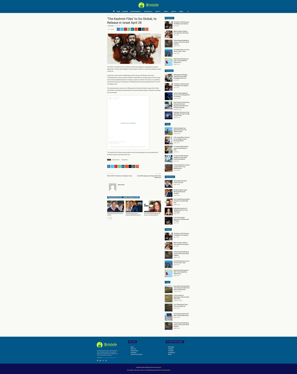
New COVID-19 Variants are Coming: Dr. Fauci (119, 176)
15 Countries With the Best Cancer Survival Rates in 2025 (181, 148)
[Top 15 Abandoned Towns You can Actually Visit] (168, 307)
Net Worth (128, 211)
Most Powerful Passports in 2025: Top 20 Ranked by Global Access (181, 60)
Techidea (170, 349)
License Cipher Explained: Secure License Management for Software (182, 94)
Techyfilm (171, 350)
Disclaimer (133, 352)
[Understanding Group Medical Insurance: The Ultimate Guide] (168, 131)
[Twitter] (121, 29)
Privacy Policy (134, 350)
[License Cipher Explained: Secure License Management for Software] (168, 96)
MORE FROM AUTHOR (131, 197)
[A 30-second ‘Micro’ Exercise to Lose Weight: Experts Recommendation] (168, 140)
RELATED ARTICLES (115, 197)
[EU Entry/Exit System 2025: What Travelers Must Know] (168, 317)
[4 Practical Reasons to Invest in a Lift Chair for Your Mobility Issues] (168, 168)
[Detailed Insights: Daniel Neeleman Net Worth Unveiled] (134, 206)
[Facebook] (118, 29)
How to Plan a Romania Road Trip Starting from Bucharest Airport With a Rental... (182, 287)
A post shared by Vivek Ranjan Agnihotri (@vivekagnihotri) (128, 147)
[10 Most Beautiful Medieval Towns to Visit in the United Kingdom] (168, 43)
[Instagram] (97, 360)
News (118, 11)
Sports (173, 11)
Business (125, 11)
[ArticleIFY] (148, 5)
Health (157, 11)
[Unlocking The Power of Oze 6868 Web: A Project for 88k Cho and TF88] (168, 115)
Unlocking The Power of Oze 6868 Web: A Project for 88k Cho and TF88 (181, 114)
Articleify (159, 367)
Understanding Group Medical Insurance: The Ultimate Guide (180, 129)
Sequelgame (171, 352)
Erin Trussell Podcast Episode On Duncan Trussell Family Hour (182, 200)
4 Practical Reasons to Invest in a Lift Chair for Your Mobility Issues (182, 166)
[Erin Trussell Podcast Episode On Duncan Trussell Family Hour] (152, 206)
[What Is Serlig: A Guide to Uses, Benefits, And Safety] (168, 34)
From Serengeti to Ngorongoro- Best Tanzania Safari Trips (181, 297)
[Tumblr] (143, 29)
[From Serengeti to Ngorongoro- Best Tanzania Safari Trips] (168, 298)
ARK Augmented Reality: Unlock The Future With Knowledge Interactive (180, 76)
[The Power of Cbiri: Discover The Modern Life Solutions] (168, 25)
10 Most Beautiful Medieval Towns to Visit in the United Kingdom (181, 42)
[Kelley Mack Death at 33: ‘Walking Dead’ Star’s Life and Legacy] (168, 211)
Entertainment (135, 11)
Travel (166, 11)
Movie (120, 15)
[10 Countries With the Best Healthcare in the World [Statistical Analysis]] (168, 159)
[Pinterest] (125, 29)
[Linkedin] (132, 29)
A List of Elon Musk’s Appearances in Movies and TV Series (181, 219)
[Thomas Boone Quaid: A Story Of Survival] (115, 206)
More (181, 11)
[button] (188, 11)
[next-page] (111, 218)
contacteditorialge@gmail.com (110, 357)
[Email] (139, 29)
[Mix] (146, 29)
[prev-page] (108, 218)
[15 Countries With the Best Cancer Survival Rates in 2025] (168, 149)
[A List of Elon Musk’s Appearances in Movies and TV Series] (168, 221)
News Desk (111, 25)
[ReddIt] (136, 29)
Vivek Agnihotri (124, 159)
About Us (133, 349)
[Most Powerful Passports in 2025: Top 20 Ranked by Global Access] (168, 62)
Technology (148, 11)
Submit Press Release (136, 354)
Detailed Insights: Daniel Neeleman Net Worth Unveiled (180, 191)
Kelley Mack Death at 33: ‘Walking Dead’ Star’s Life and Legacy (181, 210)
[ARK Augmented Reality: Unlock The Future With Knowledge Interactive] (168, 78)
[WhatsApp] (129, 29)
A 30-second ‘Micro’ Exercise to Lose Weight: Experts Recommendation (182, 139)
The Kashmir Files (116, 159)
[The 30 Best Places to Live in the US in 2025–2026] (168, 53)
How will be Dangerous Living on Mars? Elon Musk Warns (149, 176)
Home (108, 15)
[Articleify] (107, 344)
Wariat (170, 354)
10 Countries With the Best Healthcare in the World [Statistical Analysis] (181, 157)
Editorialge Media (166, 370)
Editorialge (171, 347)
